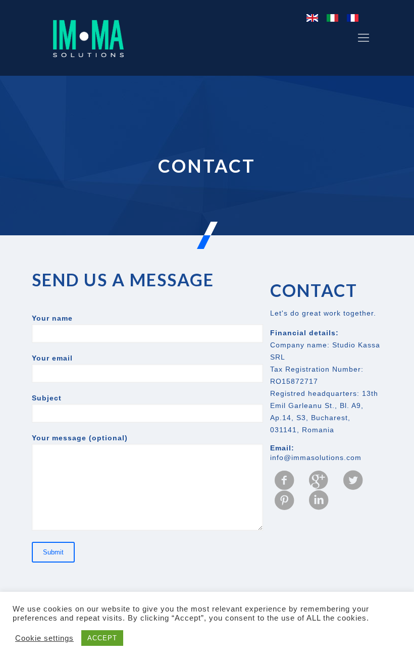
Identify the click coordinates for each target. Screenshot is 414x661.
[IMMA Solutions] (88, 38)
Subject (47, 398)
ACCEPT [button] (102, 638)
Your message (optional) (80, 438)
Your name (52, 318)
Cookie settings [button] (44, 638)
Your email (52, 358)
